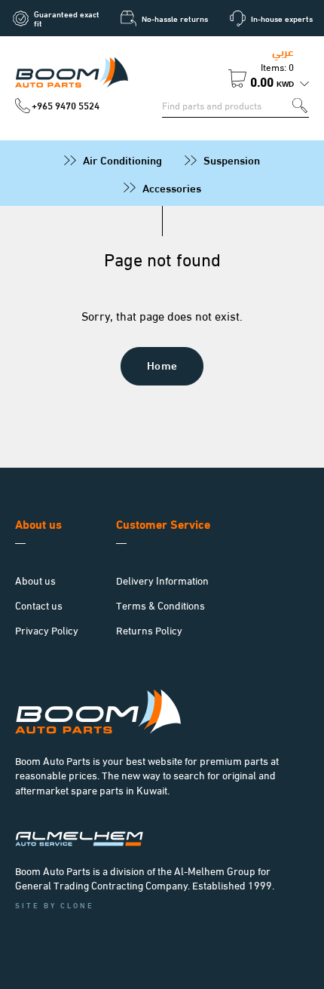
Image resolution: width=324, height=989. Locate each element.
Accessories (171, 187)
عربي (283, 50)
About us (35, 580)
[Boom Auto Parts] (71, 75)
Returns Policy (149, 629)
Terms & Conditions (160, 605)
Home (162, 364)
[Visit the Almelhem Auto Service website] (79, 841)
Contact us (39, 605)
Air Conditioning (122, 159)
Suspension (231, 159)
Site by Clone (54, 905)
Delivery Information (162, 580)
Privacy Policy (46, 629)
